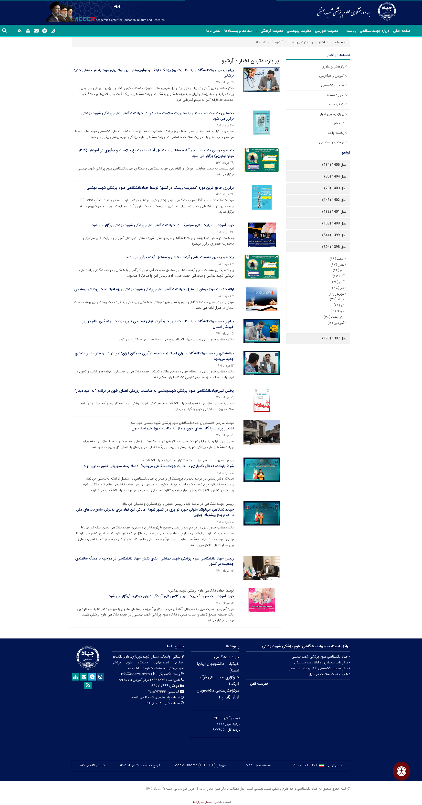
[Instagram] (52, 30)
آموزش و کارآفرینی (331, 75)
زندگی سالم (336, 104)
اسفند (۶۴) (337, 258)
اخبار (322, 42)
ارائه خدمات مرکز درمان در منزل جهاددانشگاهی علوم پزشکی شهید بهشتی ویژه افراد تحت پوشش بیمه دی (154, 289)
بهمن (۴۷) (337, 264)
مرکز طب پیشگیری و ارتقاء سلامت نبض (321, 662)
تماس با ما (213, 31)
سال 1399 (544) (334, 235)
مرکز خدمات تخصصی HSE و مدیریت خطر (319, 668)
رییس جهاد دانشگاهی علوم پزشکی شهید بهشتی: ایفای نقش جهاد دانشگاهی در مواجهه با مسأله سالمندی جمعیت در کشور (154, 561)
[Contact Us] (36, 30)
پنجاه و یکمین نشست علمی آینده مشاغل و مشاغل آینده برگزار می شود (180, 257)
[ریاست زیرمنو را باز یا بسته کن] (342, 31)
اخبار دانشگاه (335, 95)
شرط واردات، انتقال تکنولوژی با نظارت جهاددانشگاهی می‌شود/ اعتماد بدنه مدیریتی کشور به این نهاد (159, 466)
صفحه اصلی (401, 31)
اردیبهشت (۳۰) (334, 317)
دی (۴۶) (338, 270)
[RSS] (19, 30)
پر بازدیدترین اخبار (300, 42)
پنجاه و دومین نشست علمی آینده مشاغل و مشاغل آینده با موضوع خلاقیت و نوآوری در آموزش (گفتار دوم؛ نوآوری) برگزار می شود (156, 153)
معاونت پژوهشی (299, 31)
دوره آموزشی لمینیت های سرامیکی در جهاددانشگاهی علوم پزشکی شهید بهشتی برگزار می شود (162, 225)
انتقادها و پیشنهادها (238, 31)
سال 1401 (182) (334, 211)
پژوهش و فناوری (332, 66)
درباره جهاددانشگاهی (374, 31)
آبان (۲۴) (338, 282)
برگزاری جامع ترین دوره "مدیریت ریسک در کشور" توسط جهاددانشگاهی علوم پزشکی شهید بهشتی (160, 188)
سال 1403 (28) (335, 188)
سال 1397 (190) (334, 338)
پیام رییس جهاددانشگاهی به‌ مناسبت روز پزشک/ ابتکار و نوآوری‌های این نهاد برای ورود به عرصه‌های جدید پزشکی (154, 73)
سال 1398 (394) (334, 247)
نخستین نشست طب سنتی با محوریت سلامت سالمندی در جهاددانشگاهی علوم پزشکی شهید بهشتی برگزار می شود (157, 116)
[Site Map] (28, 30)
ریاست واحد (336, 132)
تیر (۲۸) (339, 305)
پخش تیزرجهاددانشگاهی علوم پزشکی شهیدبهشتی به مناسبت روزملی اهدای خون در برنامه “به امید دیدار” (154, 391)
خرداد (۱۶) (337, 311)
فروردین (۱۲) (335, 322)
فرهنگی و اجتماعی (331, 142)
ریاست (351, 31)
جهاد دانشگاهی (226, 657)
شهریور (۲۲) (336, 293)
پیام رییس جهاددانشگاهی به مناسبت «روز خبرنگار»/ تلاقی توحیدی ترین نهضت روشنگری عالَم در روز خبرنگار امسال (158, 324)
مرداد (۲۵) (337, 299)
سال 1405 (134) (334, 165)
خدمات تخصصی (332, 85)
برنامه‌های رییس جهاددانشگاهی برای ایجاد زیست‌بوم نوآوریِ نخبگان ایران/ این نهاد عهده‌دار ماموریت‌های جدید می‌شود (154, 356)
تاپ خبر (339, 123)
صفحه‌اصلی (339, 42)
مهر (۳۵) (338, 288)
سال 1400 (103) (334, 223)
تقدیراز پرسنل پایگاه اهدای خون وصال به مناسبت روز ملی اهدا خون (183, 428)
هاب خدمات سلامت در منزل (329, 674)
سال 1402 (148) (334, 200)
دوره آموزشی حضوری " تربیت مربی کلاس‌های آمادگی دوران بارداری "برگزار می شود (171, 596)
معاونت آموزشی (326, 31)
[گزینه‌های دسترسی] (401, 771)
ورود (117, 6)
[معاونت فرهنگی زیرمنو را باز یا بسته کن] (256, 31)
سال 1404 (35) (335, 176)
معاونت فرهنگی (272, 31)
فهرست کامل (259, 683)
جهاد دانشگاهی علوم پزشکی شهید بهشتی (320, 656)
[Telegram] (44, 30)
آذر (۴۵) (338, 276)
